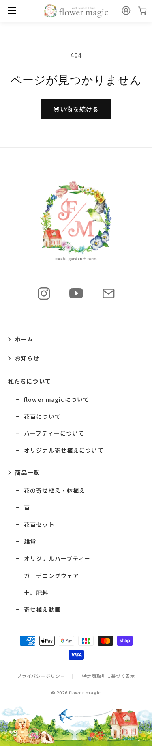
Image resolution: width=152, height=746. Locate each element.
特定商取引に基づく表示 (108, 676)
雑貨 (30, 541)
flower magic (85, 692)
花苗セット (39, 524)
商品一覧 (27, 472)
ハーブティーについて (54, 433)
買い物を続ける (76, 109)
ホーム (24, 339)
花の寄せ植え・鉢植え (54, 490)
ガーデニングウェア (51, 576)
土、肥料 (36, 593)
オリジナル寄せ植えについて (64, 450)
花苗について (42, 416)
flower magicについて (56, 399)
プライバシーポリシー (41, 676)
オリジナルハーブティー (57, 559)
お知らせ (27, 358)
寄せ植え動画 (42, 609)
